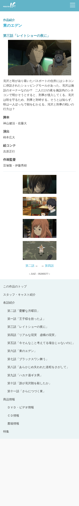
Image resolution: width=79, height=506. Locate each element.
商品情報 (9, 399)
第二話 (29, 265)
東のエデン (12, 25)
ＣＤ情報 (13, 415)
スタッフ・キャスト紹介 (19, 294)
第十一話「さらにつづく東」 (26, 391)
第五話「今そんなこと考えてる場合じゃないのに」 (41, 343)
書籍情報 (13, 423)
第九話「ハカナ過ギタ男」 (25, 375)
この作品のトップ (15, 286)
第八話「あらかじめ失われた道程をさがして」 (38, 367)
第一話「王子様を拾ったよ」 (26, 318)
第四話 (49, 265)
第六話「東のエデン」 (22, 351)
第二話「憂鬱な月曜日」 (23, 310)
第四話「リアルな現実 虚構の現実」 (32, 335)
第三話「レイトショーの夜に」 (28, 326)
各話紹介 (9, 302)
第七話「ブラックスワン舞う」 (28, 359)
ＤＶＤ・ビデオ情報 (20, 407)
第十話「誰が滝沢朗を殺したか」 (29, 383)
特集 (6, 431)
